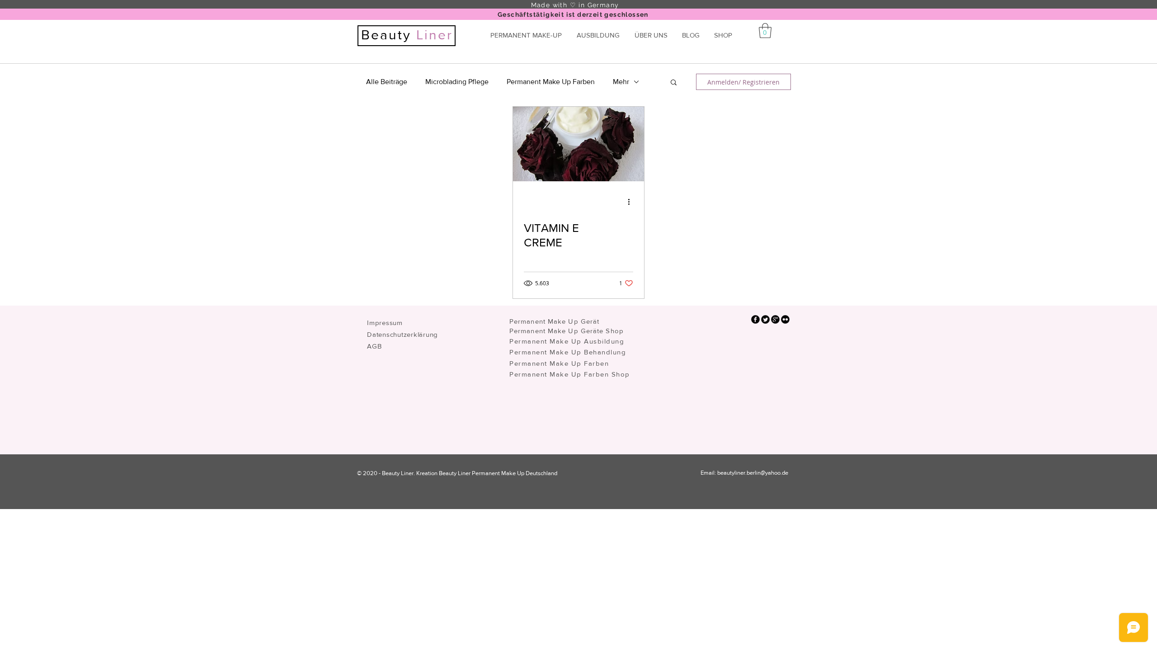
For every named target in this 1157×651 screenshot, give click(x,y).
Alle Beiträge (386, 81)
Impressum (385, 322)
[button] (673, 83)
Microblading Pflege (457, 81)
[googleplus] (775, 319)
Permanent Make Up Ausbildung (566, 341)
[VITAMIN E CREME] (578, 144)
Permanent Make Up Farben (551, 81)
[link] (765, 30)
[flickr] (785, 319)
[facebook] (755, 319)
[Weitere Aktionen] (631, 201)
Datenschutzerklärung (402, 334)
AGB (374, 346)
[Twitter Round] (765, 319)
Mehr (621, 81)
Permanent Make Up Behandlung (567, 352)
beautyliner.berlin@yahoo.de (752, 472)
